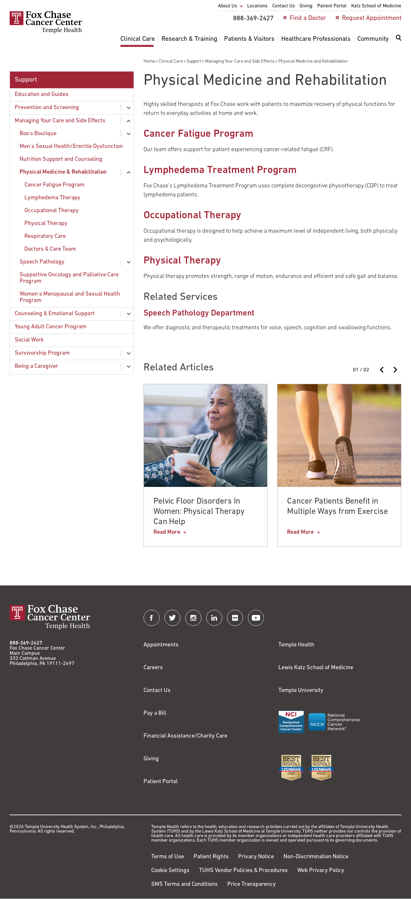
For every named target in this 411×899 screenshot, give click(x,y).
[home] (46, 32)
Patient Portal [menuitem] (331, 6)
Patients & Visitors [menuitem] (249, 39)
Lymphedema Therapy (52, 198)
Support (194, 61)
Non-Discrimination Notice (316, 857)
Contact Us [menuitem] (283, 6)
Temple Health (296, 645)
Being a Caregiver (36, 366)
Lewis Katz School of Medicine (315, 668)
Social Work (29, 340)
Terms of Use (167, 857)
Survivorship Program (42, 353)
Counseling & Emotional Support (55, 314)
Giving (151, 759)
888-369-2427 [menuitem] (253, 18)
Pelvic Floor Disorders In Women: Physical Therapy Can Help (198, 511)
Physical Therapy (45, 224)
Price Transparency (251, 884)
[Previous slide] (382, 370)
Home (149, 61)
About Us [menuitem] (227, 6)
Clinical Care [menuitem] (137, 39)
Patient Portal (161, 782)
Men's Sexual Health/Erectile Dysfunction (71, 147)
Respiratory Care (45, 236)
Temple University (300, 691)
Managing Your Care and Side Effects (240, 61)
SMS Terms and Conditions (184, 884)
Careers (153, 668)
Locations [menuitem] (257, 6)
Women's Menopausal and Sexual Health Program (70, 297)
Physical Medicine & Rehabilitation (63, 172)
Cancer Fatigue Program (54, 185)
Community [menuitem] (373, 39)
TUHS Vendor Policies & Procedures (243, 871)
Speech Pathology (42, 262)
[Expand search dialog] (398, 39)
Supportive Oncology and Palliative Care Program (69, 278)
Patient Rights (211, 857)
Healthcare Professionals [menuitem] (316, 39)
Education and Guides (41, 95)
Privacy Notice (256, 857)
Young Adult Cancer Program (50, 327)
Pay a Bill (155, 713)
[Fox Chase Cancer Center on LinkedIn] (214, 618)
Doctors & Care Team (50, 249)
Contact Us (157, 691)
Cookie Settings (170, 871)
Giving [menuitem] (306, 6)
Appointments (161, 645)
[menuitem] (398, 42)
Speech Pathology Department (199, 313)
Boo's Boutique (38, 134)
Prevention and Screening (47, 108)
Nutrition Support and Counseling (61, 159)
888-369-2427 (26, 643)
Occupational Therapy (51, 211)
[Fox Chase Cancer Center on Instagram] (193, 618)
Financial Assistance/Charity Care (185, 736)
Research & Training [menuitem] (189, 39)
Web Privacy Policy (320, 871)
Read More (166, 532)
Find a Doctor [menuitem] (308, 18)
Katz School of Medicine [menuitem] (376, 6)
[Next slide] (395, 370)
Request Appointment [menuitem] (371, 18)
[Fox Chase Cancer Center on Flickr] (235, 618)
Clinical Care (171, 61)
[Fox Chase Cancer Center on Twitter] (172, 618)
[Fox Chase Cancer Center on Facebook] (152, 618)
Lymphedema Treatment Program (220, 170)
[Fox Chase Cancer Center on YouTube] (256, 618)
